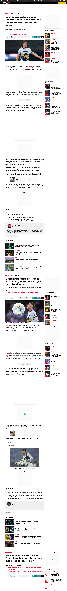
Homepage (55, 22)
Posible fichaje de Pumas (58, 0)
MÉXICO (30, 38)
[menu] (1, 3)
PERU (34, 38)
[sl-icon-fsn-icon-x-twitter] (55, 35)
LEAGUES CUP (27, 2)
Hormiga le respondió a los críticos (24, 0)
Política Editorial (30, 48)
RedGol (33, 41)
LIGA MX (21, 2)
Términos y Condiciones (24, 29)
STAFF (15, 41)
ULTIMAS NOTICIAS (15, 2)
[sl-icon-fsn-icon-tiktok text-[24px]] (57, 35)
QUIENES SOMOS (10, 41)
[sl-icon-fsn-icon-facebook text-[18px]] (50, 35)
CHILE (22, 38)
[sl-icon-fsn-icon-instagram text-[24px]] (53, 35)
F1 (52, 2)
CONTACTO (20, 41)
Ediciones (8, 38)
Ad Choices (36, 48)
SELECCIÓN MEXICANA (42, 2)
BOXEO (49, 2)
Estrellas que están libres (49, 0)
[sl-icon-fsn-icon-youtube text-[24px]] (59, 35)
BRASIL (18, 38)
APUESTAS (34, 2)
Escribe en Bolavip (27, 41)
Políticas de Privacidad (21, 48)
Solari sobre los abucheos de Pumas (38, 0)
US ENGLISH (38, 38)
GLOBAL (26, 38)
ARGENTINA (13, 38)
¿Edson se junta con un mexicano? (12, 0)
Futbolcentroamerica (46, 41)
